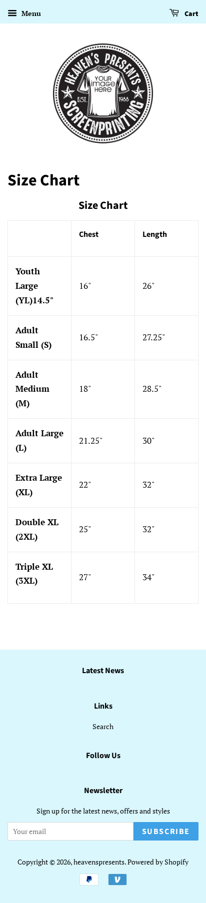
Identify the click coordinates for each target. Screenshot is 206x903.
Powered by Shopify (158, 862)
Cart (190, 14)
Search (103, 726)
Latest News (103, 670)
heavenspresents (99, 862)
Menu (30, 13)
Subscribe (166, 831)
